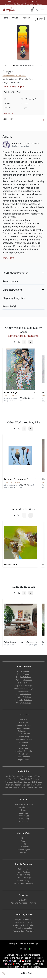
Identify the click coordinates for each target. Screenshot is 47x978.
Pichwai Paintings (23, 694)
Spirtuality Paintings (23, 700)
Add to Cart (26, 973)
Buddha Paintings (23, 677)
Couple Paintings (23, 683)
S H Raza (23, 745)
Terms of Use (23, 816)
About (23, 838)
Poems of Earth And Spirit (23, 931)
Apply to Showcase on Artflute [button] (23, 903)
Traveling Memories (24, 928)
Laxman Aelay (23, 737)
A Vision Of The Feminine (23, 925)
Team (23, 841)
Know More (8, 258)
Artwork (15, 17)
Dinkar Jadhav (23, 731)
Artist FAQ (23, 900)
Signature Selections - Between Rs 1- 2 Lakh (23, 782)
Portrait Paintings (24, 697)
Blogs (23, 810)
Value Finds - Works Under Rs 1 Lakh (24, 779)
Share (41, 19)
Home (5, 17)
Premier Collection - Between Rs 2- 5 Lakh (23, 785)
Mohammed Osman (24, 739)
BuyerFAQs (23, 813)
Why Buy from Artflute (23, 804)
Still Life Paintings (23, 703)
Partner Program (23, 849)
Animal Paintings (23, 674)
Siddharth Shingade (23, 751)
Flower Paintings (23, 872)
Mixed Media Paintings (23, 688)
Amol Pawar (23, 722)
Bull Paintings (23, 869)
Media (23, 844)
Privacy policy (23, 819)
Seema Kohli (23, 748)
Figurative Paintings (23, 686)
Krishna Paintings (24, 878)
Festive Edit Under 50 (23, 922)
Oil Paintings (23, 691)
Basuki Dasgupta (23, 728)
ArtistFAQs (23, 821)
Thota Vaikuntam (23, 757)
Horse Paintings (23, 875)
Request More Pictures (25, 65)
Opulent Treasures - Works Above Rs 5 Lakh (23, 788)
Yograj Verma (23, 760)
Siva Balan (23, 754)
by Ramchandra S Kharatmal (14, 75)
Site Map (23, 852)
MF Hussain (23, 742)
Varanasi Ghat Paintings (23, 883)
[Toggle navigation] (42, 10)
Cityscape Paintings (23, 680)
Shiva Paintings (23, 880)
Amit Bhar (24, 719)
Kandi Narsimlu (23, 734)
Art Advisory (23, 807)
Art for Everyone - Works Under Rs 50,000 (23, 776)
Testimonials (24, 847)
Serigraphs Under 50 (23, 919)
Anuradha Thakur (23, 725)
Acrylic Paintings (23, 671)
